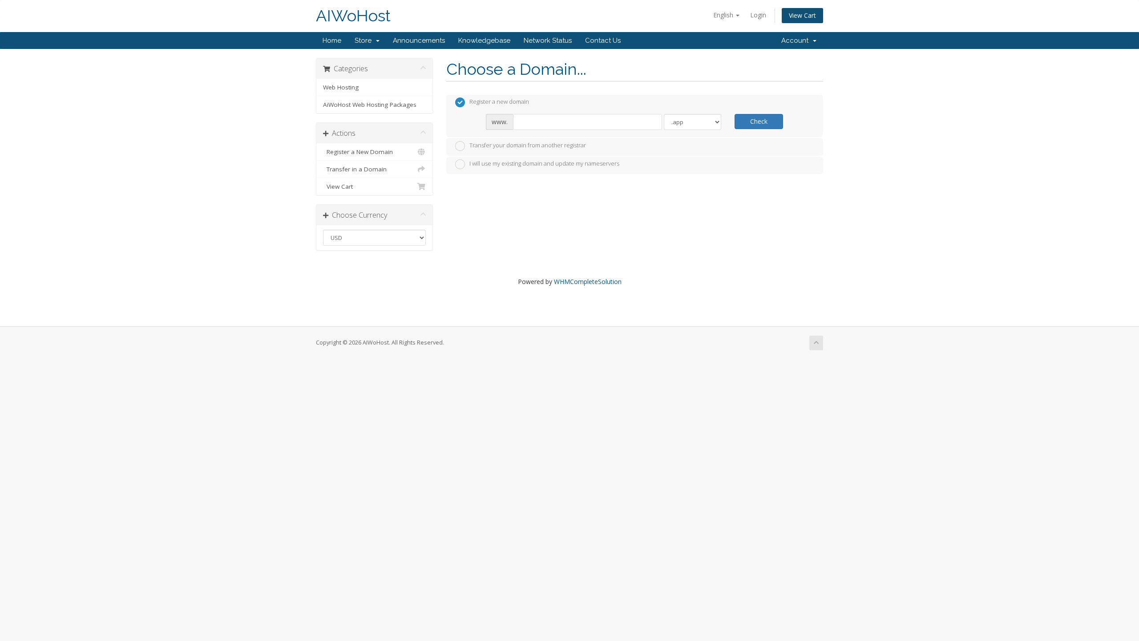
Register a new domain (499, 102)
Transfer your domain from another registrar (527, 145)
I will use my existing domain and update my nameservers (544, 164)
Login (758, 15)
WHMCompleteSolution (588, 281)
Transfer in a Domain (355, 169)
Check (758, 121)
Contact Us (603, 41)
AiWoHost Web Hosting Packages (369, 105)
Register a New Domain (358, 152)
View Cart (802, 15)
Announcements (419, 41)
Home (332, 41)
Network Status (548, 41)
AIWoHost (353, 15)
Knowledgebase (484, 41)
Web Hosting (341, 87)
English (724, 15)
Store (365, 41)
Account (796, 41)
